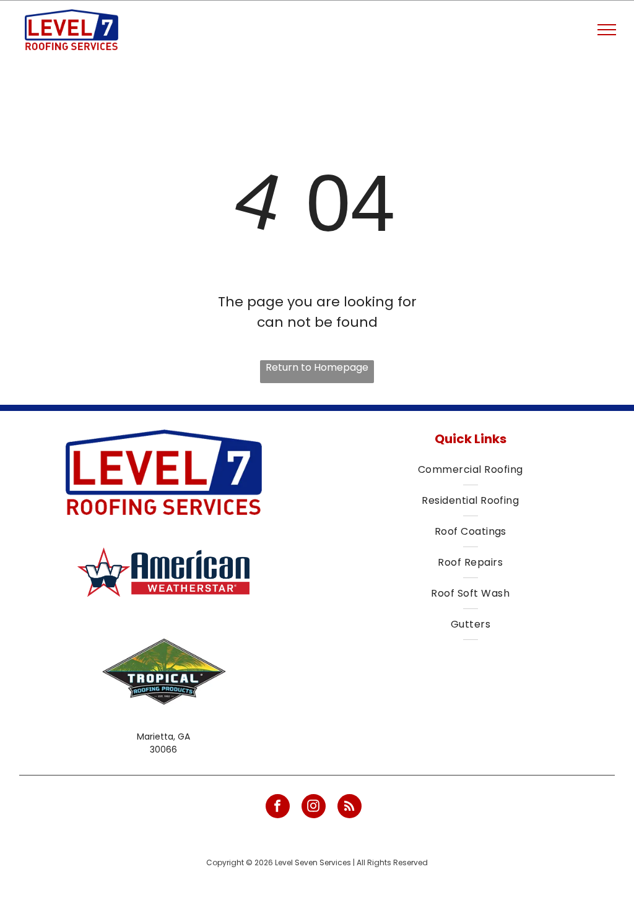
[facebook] (278, 807)
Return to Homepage (317, 367)
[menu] (607, 30)
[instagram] (314, 807)
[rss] (349, 807)
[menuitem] (470, 469)
